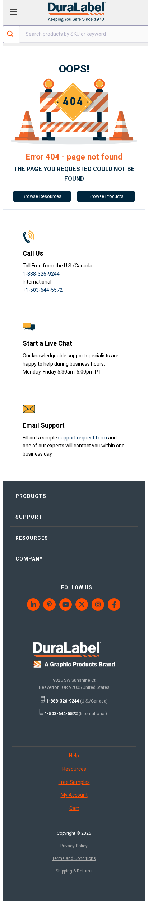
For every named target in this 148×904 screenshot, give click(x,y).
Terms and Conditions (74, 858)
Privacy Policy (74, 845)
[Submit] (11, 34)
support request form (82, 438)
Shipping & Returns (74, 871)
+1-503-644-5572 (43, 290)
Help (74, 755)
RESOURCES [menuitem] (31, 538)
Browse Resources (42, 196)
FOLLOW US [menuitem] (76, 587)
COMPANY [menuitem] (29, 559)
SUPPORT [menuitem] (28, 517)
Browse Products (106, 196)
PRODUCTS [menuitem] (30, 496)
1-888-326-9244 (41, 274)
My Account (74, 795)
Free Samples (74, 782)
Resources (74, 769)
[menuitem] (34, 604)
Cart (74, 808)
